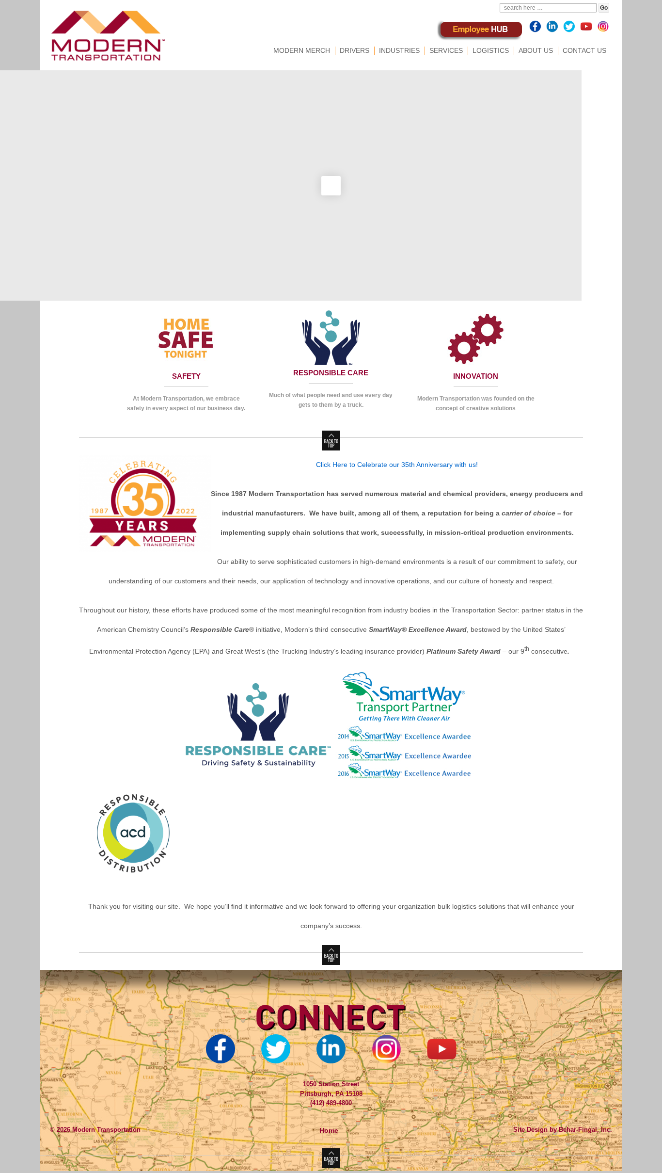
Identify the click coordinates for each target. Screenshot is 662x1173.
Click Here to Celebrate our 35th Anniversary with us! (397, 464)
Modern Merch (301, 50)
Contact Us (584, 50)
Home (328, 1130)
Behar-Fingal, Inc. (585, 1129)
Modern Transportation (105, 1129)
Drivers (354, 50)
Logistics (491, 50)
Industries (399, 50)
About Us (536, 50)
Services (446, 50)
